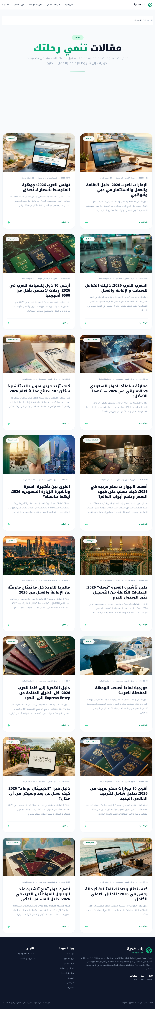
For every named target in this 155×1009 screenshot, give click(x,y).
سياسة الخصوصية (26, 954)
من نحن (70, 983)
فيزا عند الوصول (67, 973)
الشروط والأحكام (27, 959)
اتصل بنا (70, 988)
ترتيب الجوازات (36, 5)
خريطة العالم (53, 5)
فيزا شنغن (19, 5)
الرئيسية (69, 5)
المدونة (5, 5)
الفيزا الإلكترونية (67, 969)
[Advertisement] (77, 105)
